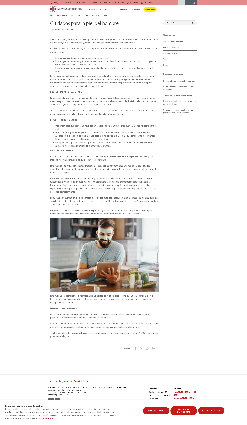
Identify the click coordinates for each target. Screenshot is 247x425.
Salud (165, 59)
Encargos (124, 9)
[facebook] (188, 3)
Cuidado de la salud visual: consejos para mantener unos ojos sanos (178, 111)
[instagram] (194, 3)
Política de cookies (46, 418)
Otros (165, 65)
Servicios (103, 9)
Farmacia (91, 9)
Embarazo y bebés (170, 53)
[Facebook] (135, 348)
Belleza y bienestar (171, 47)
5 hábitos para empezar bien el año (177, 95)
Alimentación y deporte (173, 41)
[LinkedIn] (153, 348)
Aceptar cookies (156, 410)
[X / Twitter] (141, 348)
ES (181, 3)
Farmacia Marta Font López (64, 15)
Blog (114, 9)
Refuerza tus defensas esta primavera (179, 81)
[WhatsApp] (147, 348)
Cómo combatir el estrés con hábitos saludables (178, 88)
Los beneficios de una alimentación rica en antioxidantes (179, 102)
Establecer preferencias (183, 410)
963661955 (153, 398)
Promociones (150, 9)
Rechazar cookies (211, 410)
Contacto (136, 9)
